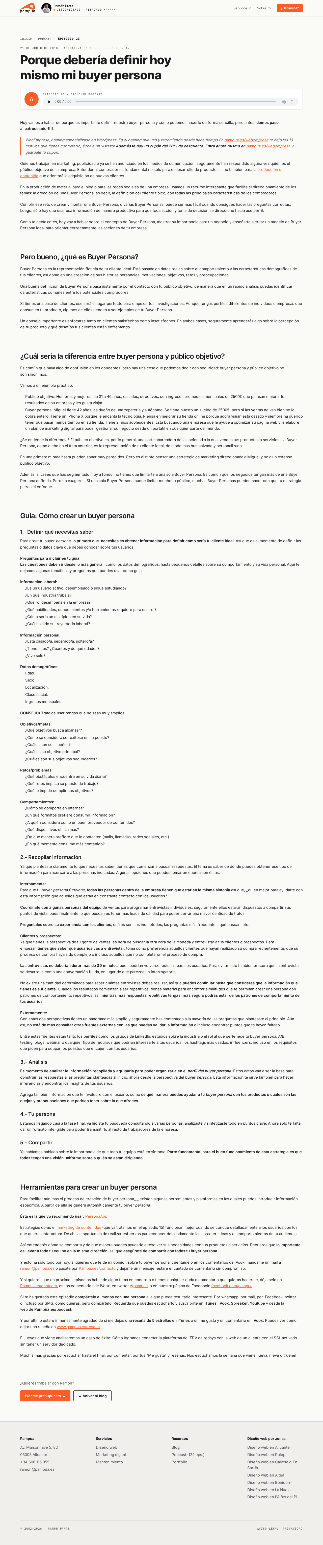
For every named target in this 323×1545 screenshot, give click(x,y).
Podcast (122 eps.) (188, 1454)
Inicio (26, 38)
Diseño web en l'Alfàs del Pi (272, 1496)
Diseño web (106, 1447)
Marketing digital (111, 1454)
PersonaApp (96, 1216)
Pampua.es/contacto (97, 1268)
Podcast (45, 38)
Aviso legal (268, 1528)
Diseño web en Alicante (268, 1447)
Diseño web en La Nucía (268, 1489)
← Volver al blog (92, 1396)
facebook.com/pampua (231, 1285)
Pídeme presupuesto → (45, 1396)
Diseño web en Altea (265, 1475)
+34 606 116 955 (34, 1462)
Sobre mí (264, 8)
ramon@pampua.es (37, 1268)
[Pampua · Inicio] (27, 8)
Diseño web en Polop (266, 1454)
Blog (176, 1447)
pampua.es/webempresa (246, 140)
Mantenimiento (109, 1462)
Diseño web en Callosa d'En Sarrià (272, 1465)
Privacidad (293, 1528)
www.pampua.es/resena (78, 1326)
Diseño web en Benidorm (269, 1482)
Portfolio (179, 1462)
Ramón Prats (59, 1528)
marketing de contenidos (79, 1227)
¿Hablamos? (290, 8)
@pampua (139, 1285)
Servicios (240, 8)
